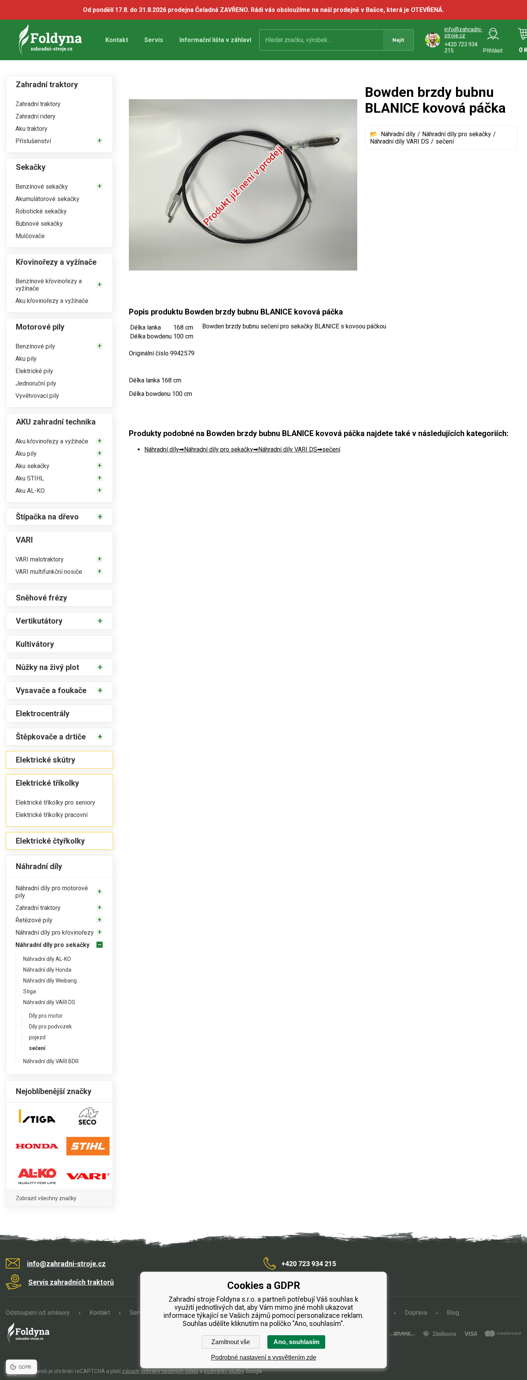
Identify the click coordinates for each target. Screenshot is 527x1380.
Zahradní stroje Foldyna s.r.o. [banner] (51, 40)
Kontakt (116, 40)
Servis (153, 40)
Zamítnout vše (230, 1342)
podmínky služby (224, 1371)
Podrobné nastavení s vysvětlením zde (263, 1357)
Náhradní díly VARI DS (399, 141)
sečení (445, 141)
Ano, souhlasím (296, 1342)
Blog (453, 1312)
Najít (398, 40)
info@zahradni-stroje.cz (463, 32)
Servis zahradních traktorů (71, 1282)
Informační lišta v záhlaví (215, 40)
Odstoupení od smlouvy (38, 1312)
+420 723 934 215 (308, 1264)
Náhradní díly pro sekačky (456, 134)
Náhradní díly (398, 134)
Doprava (416, 1312)
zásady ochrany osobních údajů (160, 1371)
